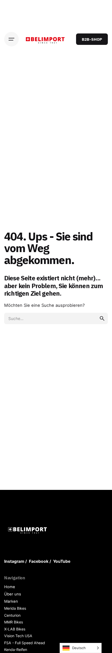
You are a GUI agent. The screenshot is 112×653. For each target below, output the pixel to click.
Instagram (14, 561)
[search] (102, 318)
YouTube (61, 561)
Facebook (38, 561)
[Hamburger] (11, 39)
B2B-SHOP (92, 39)
